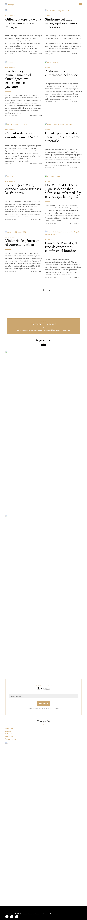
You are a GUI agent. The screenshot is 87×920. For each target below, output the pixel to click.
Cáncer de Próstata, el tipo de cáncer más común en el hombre (61, 247)
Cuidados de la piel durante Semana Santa (21, 135)
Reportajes (10, 15)
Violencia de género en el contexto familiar (22, 242)
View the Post (36, 54)
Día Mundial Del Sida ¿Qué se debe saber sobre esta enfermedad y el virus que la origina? (63, 191)
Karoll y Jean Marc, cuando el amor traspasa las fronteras (23, 189)
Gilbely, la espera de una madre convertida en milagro (23, 23)
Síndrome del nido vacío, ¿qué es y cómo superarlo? (61, 23)
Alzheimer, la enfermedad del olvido (61, 73)
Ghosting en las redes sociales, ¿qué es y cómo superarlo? (62, 137)
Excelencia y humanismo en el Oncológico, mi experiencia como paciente (18, 79)
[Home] (9, 4)
